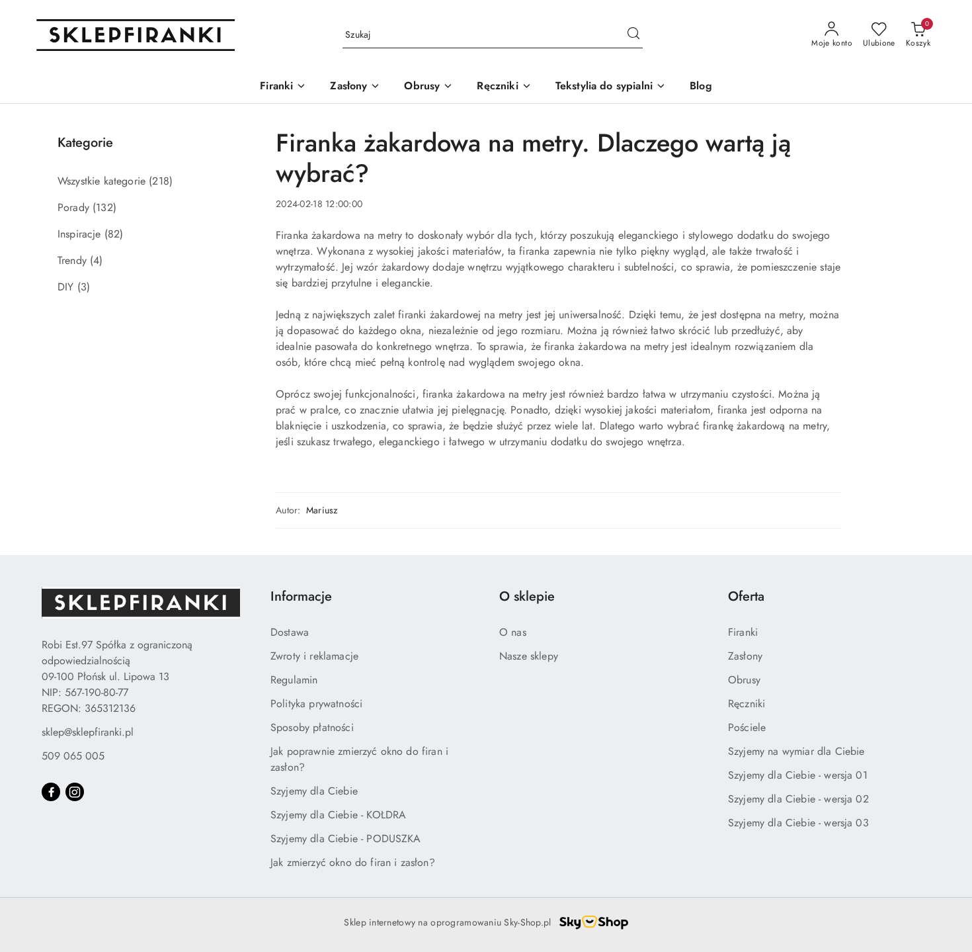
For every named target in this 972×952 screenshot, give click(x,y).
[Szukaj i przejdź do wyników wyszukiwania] (633, 35)
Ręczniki (746, 703)
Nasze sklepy (528, 656)
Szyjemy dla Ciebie (314, 791)
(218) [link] (161, 181)
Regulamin (293, 679)
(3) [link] (83, 286)
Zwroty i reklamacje (314, 656)
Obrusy (744, 679)
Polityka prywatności (316, 703)
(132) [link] (104, 207)
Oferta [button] (746, 596)
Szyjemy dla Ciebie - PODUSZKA (345, 838)
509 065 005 (73, 755)
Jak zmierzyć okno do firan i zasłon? (352, 862)
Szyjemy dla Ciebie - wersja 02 (798, 798)
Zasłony (745, 656)
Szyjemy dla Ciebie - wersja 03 (798, 822)
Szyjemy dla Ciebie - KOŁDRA (338, 814)
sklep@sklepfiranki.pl (88, 732)
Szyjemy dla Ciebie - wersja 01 (798, 775)
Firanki (743, 632)
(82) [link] (114, 233)
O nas (512, 632)
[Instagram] (74, 792)
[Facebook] (51, 792)
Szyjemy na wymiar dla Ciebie (796, 751)
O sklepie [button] (527, 596)
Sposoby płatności (312, 727)
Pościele (747, 727)
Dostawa (289, 632)
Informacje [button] (301, 596)
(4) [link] (96, 260)
